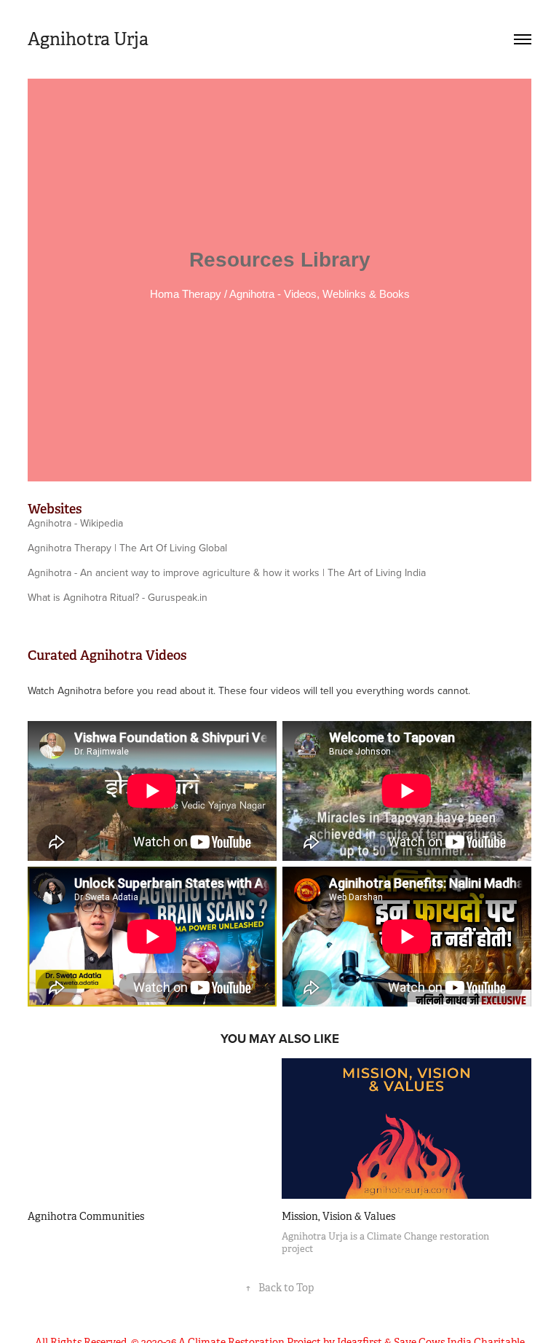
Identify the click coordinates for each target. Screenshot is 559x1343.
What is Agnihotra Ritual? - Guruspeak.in (117, 597)
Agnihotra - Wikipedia (75, 523)
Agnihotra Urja (88, 39)
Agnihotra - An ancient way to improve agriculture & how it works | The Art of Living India (227, 572)
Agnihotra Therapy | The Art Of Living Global (127, 547)
